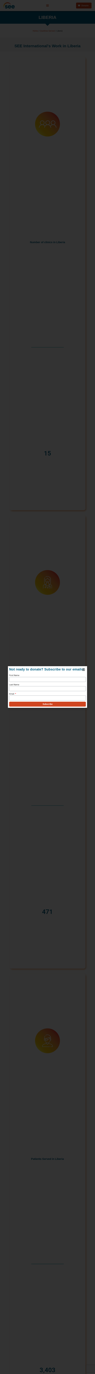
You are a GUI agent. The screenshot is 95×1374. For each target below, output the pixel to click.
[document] (47, 687)
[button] (84, 670)
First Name (14, 675)
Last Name (14, 684)
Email (12, 694)
